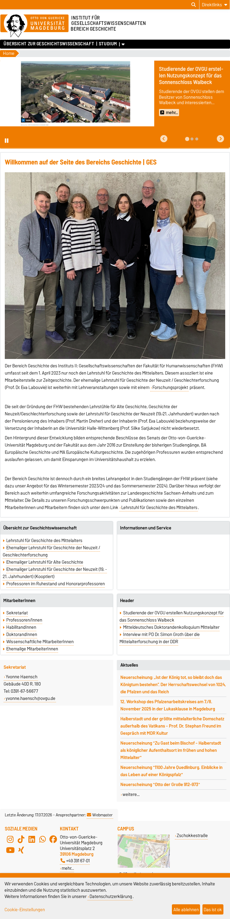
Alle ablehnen (186, 909)
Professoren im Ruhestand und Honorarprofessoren (55, 583)
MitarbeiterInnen (19, 600)
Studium (108, 43)
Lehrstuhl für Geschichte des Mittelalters (159, 507)
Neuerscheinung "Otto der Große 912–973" (160, 784)
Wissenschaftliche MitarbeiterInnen (40, 641)
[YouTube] (10, 850)
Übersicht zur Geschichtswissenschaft (49, 43)
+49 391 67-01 (78, 860)
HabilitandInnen (21, 627)
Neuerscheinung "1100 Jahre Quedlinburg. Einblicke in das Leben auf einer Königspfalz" (171, 771)
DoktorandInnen (21, 634)
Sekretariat (17, 612)
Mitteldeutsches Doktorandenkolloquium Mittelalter (171, 627)
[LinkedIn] (31, 839)
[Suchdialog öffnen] (193, 4)
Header (127, 600)
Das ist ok (213, 909)
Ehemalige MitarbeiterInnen (32, 648)
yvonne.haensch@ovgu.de (30, 698)
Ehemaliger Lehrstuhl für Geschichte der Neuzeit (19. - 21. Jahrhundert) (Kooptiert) (55, 573)
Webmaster (102, 814)
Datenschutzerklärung (111, 896)
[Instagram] (10, 839)
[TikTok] (21, 839)
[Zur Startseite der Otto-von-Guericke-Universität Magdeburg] (34, 26)
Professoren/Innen (24, 620)
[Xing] (21, 850)
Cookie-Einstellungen (24, 909)
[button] (164, 139)
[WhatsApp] (42, 839)
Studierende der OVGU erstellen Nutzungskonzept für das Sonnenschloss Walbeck (171, 616)
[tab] (187, 138)
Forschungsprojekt (170, 387)
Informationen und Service (145, 528)
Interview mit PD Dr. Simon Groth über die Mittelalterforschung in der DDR (159, 638)
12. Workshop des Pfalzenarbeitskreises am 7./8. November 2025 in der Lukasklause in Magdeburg (167, 705)
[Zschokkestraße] (143, 866)
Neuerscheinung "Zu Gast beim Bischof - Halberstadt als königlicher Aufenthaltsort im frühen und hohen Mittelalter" (170, 750)
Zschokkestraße (192, 835)
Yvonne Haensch (21, 676)
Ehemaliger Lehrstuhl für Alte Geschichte (44, 562)
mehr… (68, 868)
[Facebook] (53, 839)
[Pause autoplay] (6, 140)
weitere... (131, 794)
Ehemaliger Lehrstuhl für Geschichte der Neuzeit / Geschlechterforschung (51, 551)
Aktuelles (129, 665)
